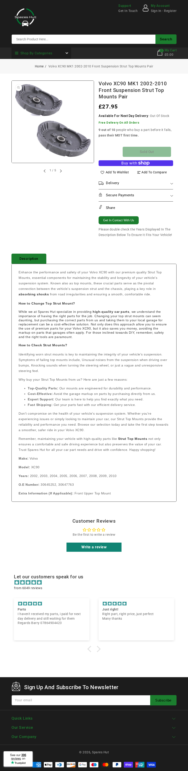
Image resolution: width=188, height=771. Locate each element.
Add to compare (154, 172)
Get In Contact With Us (118, 220)
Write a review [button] (94, 547)
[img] (96, 582)
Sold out (147, 152)
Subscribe (163, 700)
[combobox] (94, 39)
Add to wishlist (117, 172)
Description (28, 259)
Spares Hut (100, 752)
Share (110, 208)
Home (39, 66)
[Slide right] (60, 170)
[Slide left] (44, 170)
